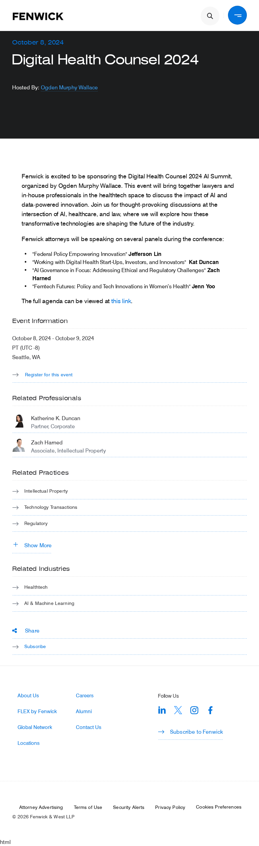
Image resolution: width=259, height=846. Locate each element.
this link (121, 301)
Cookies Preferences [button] (218, 807)
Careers (84, 695)
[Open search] (210, 16)
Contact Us (88, 727)
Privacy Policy (170, 807)
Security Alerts (128, 807)
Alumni (84, 711)
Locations (28, 743)
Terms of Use (88, 807)
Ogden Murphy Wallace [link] (69, 87)
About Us (28, 695)
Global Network (35, 727)
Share (32, 630)
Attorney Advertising (41, 807)
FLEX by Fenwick (37, 711)
